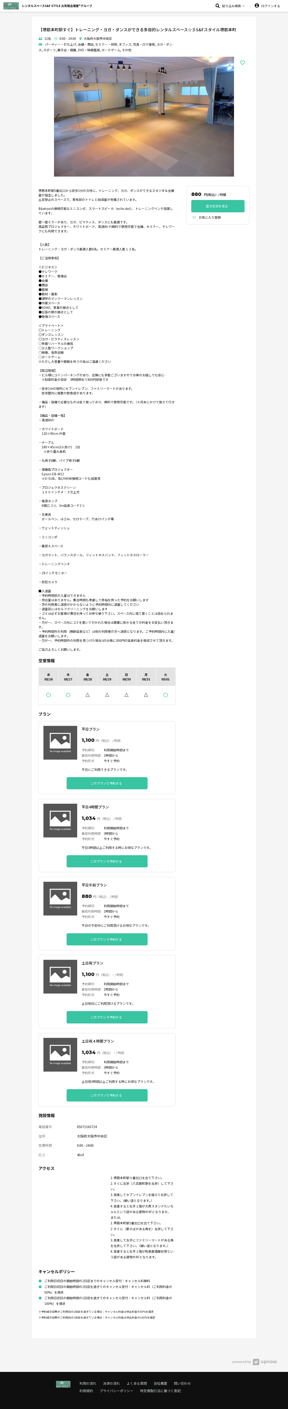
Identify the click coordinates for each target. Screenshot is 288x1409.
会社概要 (160, 1383)
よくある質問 (137, 1383)
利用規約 (86, 1390)
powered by (242, 1361)
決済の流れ (111, 1383)
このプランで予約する (106, 783)
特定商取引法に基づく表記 (160, 1390)
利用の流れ (87, 1383)
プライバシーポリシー (116, 1390)
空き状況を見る (217, 206)
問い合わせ (182, 1383)
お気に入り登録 (209, 217)
